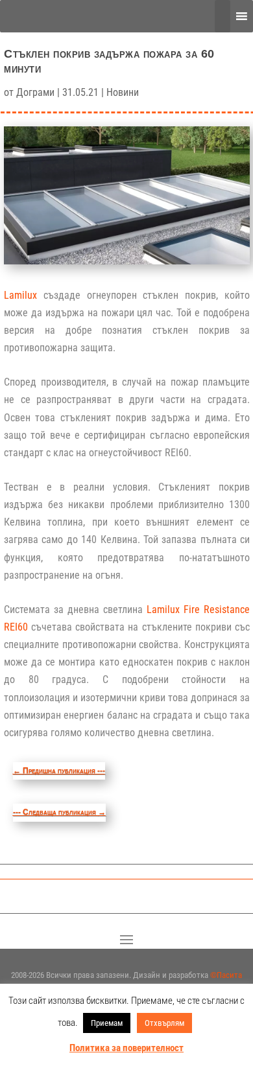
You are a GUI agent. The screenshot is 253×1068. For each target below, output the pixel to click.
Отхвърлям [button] (164, 1023)
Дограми (35, 92)
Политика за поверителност (126, 1048)
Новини (122, 92)
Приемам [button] (107, 1023)
